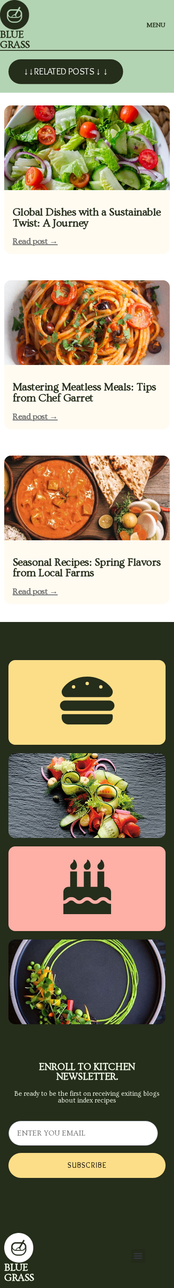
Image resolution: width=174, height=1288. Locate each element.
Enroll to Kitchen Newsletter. (87, 1071)
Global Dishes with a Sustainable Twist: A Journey (87, 217)
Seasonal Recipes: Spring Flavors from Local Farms (87, 568)
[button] (138, 1256)
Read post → (35, 241)
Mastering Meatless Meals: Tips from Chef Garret (84, 392)
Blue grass (15, 39)
